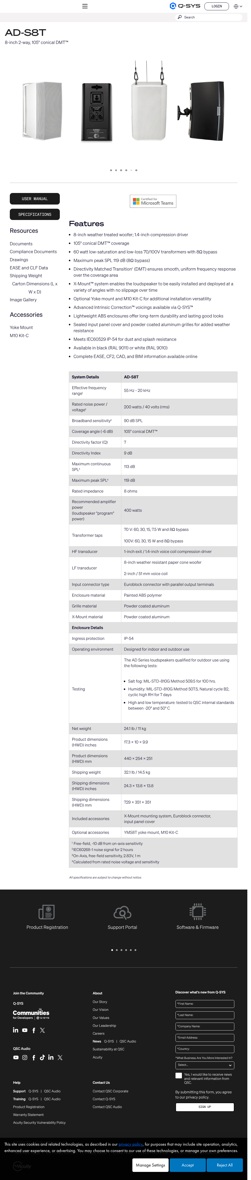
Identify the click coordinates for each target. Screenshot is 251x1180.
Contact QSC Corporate (110, 1091)
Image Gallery (23, 300)
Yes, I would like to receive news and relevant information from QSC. (208, 1079)
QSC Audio (21, 1050)
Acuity (97, 1057)
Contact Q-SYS (104, 1099)
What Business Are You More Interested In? (204, 1058)
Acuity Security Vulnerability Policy (39, 1122)
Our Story (100, 1002)
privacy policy (197, 1097)
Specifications (34, 214)
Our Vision (101, 1009)
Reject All (225, 1165)
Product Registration (28, 1107)
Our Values (101, 1017)
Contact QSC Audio (107, 1107)
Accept (188, 1165)
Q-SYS (18, 1003)
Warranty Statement (28, 1114)
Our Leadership (104, 1025)
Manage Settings (150, 1165)
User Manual (35, 198)
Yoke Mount (21, 327)
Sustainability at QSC (108, 1049)
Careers (98, 1033)
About (97, 993)
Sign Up (205, 1107)
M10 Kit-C (19, 336)
